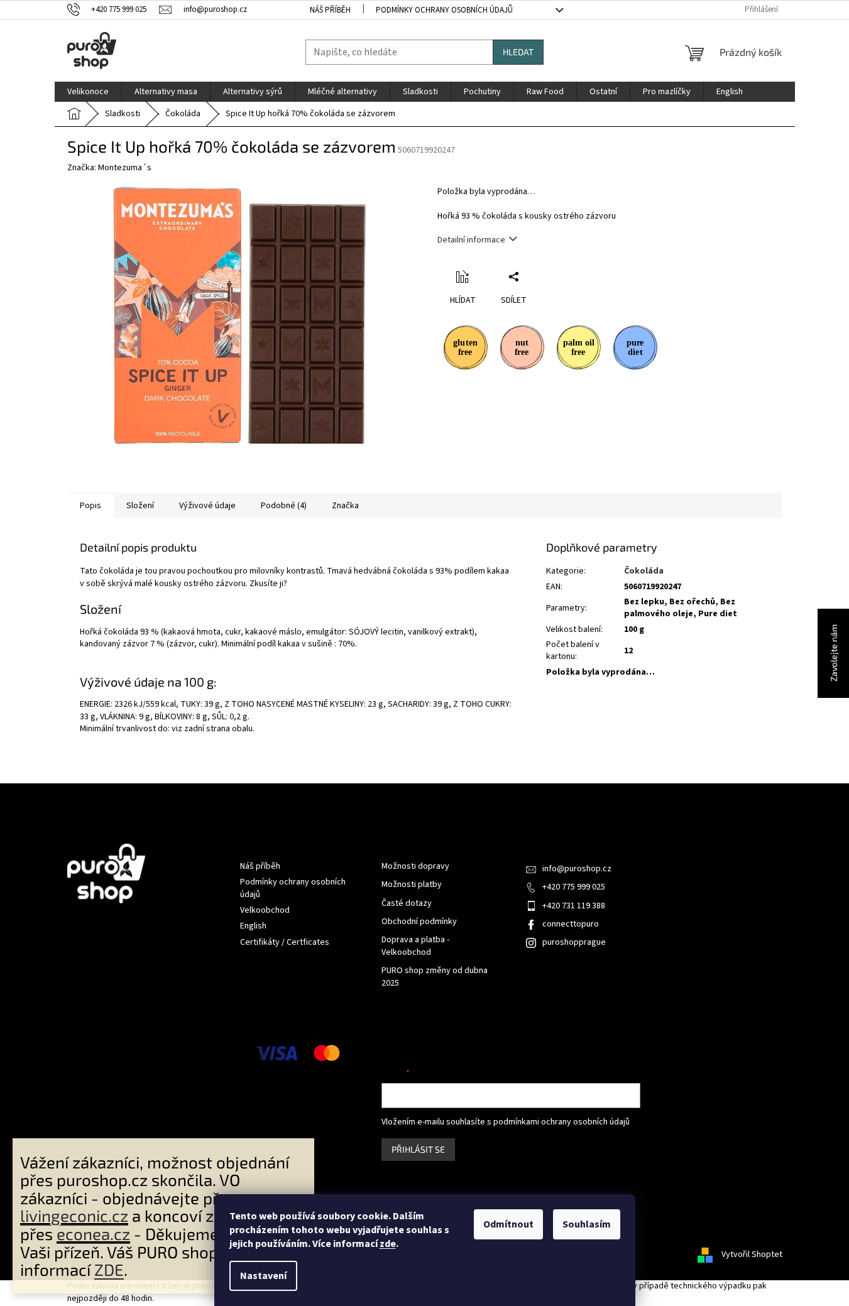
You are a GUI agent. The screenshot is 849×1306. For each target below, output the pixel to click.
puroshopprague (574, 942)
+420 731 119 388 (573, 906)
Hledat (518, 51)
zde (388, 1244)
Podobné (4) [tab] (284, 505)
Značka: (109, 167)
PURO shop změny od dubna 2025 (434, 977)
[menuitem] (88, 92)
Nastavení (263, 1276)
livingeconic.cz (74, 1215)
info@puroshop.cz (576, 869)
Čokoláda (644, 571)
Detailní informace (471, 240)
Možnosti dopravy (415, 867)
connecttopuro (570, 924)
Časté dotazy (406, 904)
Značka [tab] (345, 505)
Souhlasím (586, 1224)
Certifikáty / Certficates (284, 942)
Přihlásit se (418, 1149)
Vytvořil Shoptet (751, 1254)
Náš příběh (330, 10)
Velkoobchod (265, 910)
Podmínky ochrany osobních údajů (444, 10)
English (253, 926)
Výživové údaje (207, 505)
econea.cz (93, 1233)
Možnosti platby (411, 885)
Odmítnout (508, 1224)
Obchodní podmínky (419, 922)
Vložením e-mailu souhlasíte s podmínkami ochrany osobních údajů (505, 1122)
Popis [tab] (90, 505)
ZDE (109, 1269)
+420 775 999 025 (573, 887)
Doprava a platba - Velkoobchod (415, 946)
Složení (140, 505)
